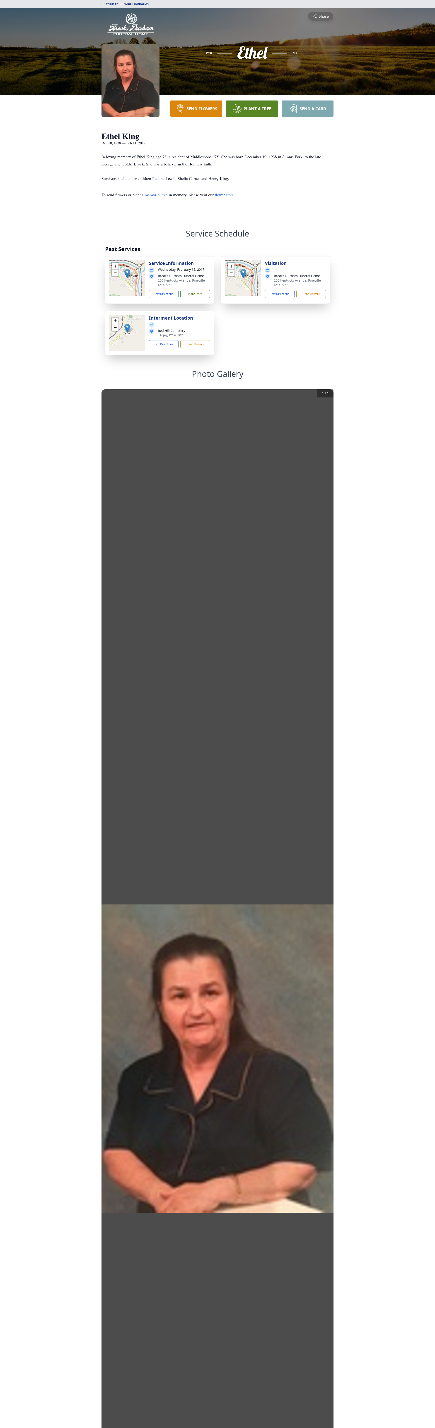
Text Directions (163, 294)
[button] (127, 273)
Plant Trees (195, 294)
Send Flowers (311, 294)
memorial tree (156, 194)
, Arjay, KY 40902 (170, 335)
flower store (224, 194)
